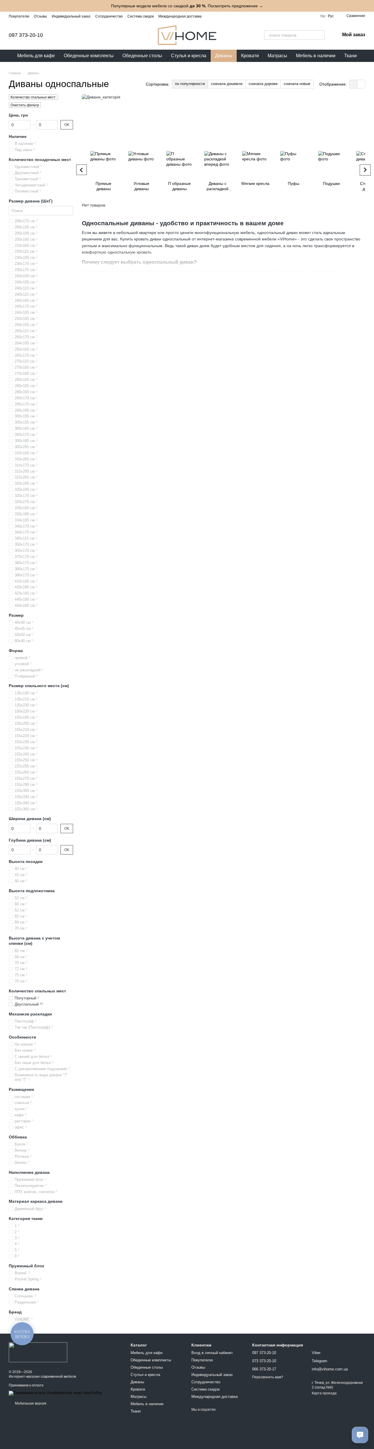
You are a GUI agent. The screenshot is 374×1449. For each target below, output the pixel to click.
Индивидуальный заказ (71, 16)
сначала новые (297, 84)
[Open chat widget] (360, 1435)
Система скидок (140, 16)
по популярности (190, 84)
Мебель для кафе (36, 55)
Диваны (223, 55)
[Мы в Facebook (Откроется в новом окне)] (216, 16)
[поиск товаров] (320, 35)
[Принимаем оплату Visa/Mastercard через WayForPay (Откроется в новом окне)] (55, 1393)
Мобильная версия (30, 1403)
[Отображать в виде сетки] (353, 84)
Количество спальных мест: (33, 97)
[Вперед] (365, 170)
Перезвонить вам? (267, 1377)
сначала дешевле (227, 84)
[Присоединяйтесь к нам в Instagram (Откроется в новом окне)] (209, 16)
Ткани (350, 55)
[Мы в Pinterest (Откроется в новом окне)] (245, 16)
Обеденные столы (142, 55)
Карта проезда (324, 1393)
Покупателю (19, 16)
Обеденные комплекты (89, 55)
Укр (322, 16)
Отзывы (40, 16)
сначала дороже (263, 84)
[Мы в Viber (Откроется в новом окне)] (238, 16)
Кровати (250, 55)
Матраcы (277, 55)
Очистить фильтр (25, 105)
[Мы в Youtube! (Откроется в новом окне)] (223, 16)
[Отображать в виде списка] (361, 84)
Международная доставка (180, 16)
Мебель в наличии (315, 55)
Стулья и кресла (188, 55)
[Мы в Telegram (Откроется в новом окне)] (230, 16)
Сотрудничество (109, 16)
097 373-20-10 (26, 35)
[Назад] (81, 169)
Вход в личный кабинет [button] (212, 1353)
